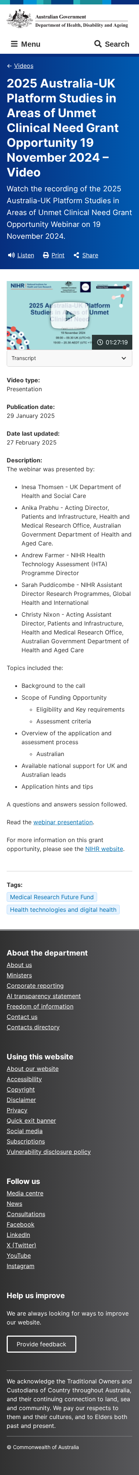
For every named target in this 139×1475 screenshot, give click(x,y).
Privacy (17, 1110)
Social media (25, 1131)
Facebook (20, 1224)
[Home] (69, 18)
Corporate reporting (35, 985)
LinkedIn (18, 1234)
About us (19, 965)
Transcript (23, 358)
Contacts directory (33, 1027)
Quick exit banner (31, 1120)
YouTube (19, 1255)
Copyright (21, 1089)
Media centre (25, 1193)
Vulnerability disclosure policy (49, 1151)
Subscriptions (26, 1141)
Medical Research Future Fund (52, 897)
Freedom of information (40, 1006)
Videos (23, 65)
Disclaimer (21, 1099)
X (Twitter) (21, 1245)
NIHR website (104, 848)
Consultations (26, 1214)
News (14, 1203)
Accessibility (24, 1079)
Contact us (22, 1016)
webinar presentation (63, 822)
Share (90, 255)
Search (117, 44)
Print (58, 255)
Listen (25, 255)
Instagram (20, 1266)
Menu (29, 44)
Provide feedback (41, 1344)
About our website (33, 1068)
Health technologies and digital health (63, 909)
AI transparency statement (44, 996)
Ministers (19, 975)
